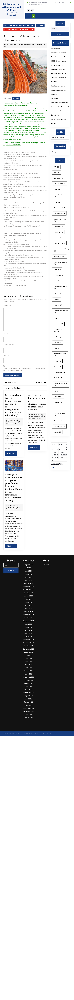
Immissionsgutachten (60, 287)
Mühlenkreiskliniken (60, 354)
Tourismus (58, 421)
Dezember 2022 (28, 677)
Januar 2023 (29, 674)
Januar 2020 (29, 717)
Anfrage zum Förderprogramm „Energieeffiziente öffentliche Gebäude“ (37, 402)
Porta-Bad (58, 378)
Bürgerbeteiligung (59, 196)
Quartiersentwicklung (60, 384)
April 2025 (28, 605)
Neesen (57, 361)
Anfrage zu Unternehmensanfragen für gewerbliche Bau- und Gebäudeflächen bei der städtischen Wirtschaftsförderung (13, 487)
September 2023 (28, 649)
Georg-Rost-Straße (60, 220)
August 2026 (28, 565)
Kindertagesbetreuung (61, 311)
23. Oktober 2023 (37, 414)
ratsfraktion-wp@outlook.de (38, 2)
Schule (57, 408)
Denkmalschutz (59, 208)
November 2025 (28, 590)
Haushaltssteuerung (60, 263)
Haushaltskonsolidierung (61, 250)
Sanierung (58, 402)
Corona (57, 202)
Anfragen (40, 25)
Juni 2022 (28, 686)
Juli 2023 (29, 655)
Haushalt (57, 238)
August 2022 (28, 683)
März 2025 (28, 608)
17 (52, 455)
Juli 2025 (29, 599)
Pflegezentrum (59, 372)
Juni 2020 (28, 714)
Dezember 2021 (28, 693)
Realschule (58, 396)
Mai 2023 (28, 661)
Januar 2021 (29, 705)
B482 (56, 172)
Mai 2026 (28, 574)
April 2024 (28, 630)
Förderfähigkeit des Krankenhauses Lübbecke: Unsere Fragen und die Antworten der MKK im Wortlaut (59, 73)
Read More (12, 454)
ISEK (56, 299)
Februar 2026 (28, 583)
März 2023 (28, 668)
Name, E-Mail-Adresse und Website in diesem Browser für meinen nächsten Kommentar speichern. (24, 369)
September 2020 (28, 711)
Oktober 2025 (28, 593)
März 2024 (28, 633)
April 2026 (28, 577)
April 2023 (28, 664)
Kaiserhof (58, 305)
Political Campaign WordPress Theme (14, 733)
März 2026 (28, 580)
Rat (56, 391)
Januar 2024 (29, 636)
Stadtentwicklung (59, 414)
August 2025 (28, 596)
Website (6, 355)
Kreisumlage (58, 337)
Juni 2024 (28, 624)
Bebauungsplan (59, 183)
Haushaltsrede (59, 256)
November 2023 (28, 643)
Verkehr (57, 432)
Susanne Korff (26, 44)
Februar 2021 (28, 702)
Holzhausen (58, 275)
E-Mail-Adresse (9, 344)
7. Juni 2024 (12, 505)
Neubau (57, 367)
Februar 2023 (28, 671)
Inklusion (57, 294)
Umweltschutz (59, 426)
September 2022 (28, 680)
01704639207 (59, 2)
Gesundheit (58, 226)
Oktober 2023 (28, 646)
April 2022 (28, 689)
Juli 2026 (29, 568)
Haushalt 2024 (59, 243)
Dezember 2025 (28, 586)
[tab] (33, 16)
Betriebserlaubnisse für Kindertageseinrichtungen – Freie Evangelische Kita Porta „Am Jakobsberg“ (14, 405)
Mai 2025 (28, 602)
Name (5, 334)
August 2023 (28, 652)
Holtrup (57, 269)
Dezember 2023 (28, 639)
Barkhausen (58, 178)
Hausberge (58, 232)
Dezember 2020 (28, 708)
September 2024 (28, 621)
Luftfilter (57, 342)
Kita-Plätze (58, 324)
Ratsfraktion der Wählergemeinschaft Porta (12, 7)
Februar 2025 (28, 611)
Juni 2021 (28, 699)
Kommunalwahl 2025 (58, 330)
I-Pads (57, 281)
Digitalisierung (59, 213)
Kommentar (7, 305)
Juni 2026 (28, 571)
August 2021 (28, 696)
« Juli (52, 467)
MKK (56, 348)
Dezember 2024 (28, 614)
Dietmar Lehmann (12, 422)
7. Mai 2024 (12, 420)
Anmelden (46, 565)
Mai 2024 (28, 627)
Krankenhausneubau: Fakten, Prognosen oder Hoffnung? (59, 90)
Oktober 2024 (28, 618)
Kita (56, 318)
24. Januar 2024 (11, 44)
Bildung (57, 189)
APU (56, 167)
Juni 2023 (28, 658)
